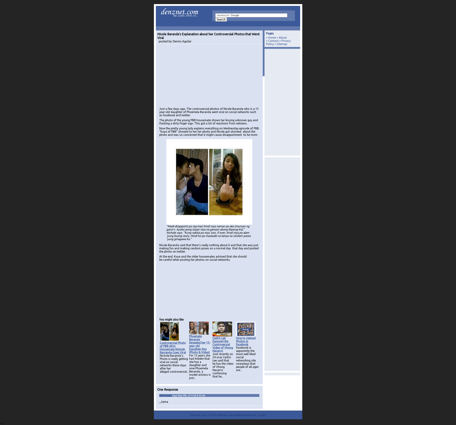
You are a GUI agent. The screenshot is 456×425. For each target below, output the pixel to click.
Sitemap (282, 44)
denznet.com (198, 415)
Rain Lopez (165, 395)
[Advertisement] (209, 77)
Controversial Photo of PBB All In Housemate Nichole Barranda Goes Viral (173, 347)
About (283, 37)
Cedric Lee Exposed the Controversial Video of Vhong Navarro (223, 344)
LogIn (262, 415)
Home (272, 37)
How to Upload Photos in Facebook (246, 341)
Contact (273, 40)
